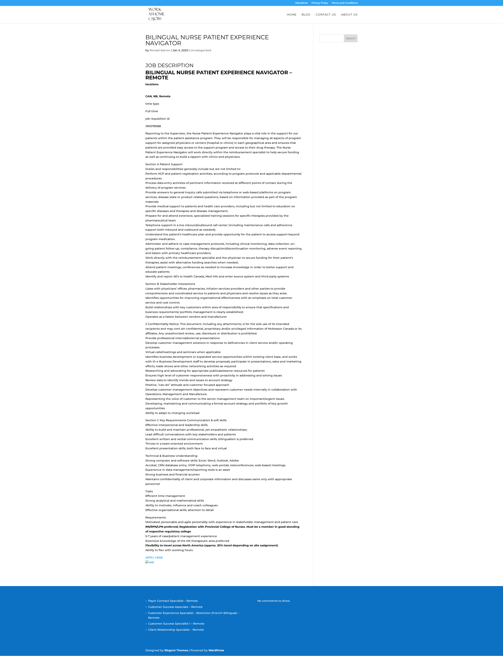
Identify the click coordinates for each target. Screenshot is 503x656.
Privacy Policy (319, 3)
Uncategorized (200, 50)
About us (349, 14)
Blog (306, 14)
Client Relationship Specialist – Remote (176, 629)
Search (350, 38)
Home (291, 14)
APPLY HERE (154, 557)
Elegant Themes (176, 650)
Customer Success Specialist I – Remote (176, 623)
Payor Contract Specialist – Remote (173, 601)
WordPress (216, 650)
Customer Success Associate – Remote (175, 607)
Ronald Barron (160, 50)
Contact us (326, 14)
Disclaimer (301, 3)
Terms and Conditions (345, 3)
